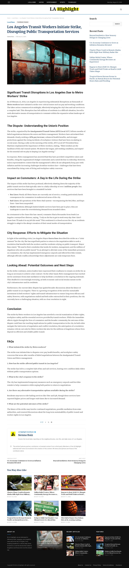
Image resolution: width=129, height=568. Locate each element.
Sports (62, 2)
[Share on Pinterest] (51, 422)
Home (8, 18)
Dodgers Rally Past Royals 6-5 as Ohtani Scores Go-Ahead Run (113, 552)
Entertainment (52, 2)
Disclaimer (119, 565)
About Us (80, 565)
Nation (41, 2)
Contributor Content (22, 22)
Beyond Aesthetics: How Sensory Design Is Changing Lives (69, 462)
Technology (72, 2)
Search (117, 24)
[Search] (121, 9)
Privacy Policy (97, 565)
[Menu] (9, 2)
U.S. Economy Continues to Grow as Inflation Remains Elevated (24, 462)
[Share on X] (48, 422)
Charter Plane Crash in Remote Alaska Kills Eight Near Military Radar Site (105, 51)
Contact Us (88, 565)
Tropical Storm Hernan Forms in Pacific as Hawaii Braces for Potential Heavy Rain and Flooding (105, 78)
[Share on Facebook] (45, 422)
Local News (32, 2)
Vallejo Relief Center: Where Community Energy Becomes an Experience (102, 59)
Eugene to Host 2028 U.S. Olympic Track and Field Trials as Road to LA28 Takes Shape (105, 69)
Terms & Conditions (108, 565)
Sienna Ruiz (10, 36)
